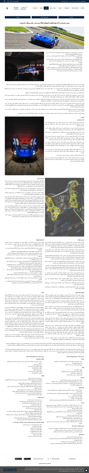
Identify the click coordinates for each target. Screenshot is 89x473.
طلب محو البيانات (64, 471)
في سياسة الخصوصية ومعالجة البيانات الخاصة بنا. (67, 469)
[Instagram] (48, 459)
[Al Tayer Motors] (20, 8)
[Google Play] (27, 459)
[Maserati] (7, 8)
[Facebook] (50, 459)
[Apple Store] (18, 459)
